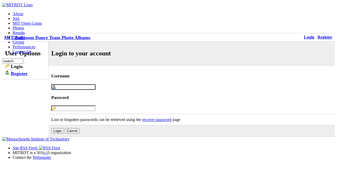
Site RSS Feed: (26, 148)
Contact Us (22, 51)
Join (16, 18)
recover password (156, 119)
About (18, 14)
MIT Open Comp (27, 23)
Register (325, 37)
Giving (18, 42)
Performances (24, 47)
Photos (18, 28)
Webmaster (42, 157)
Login (309, 37)
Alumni (19, 37)
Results (19, 32)
